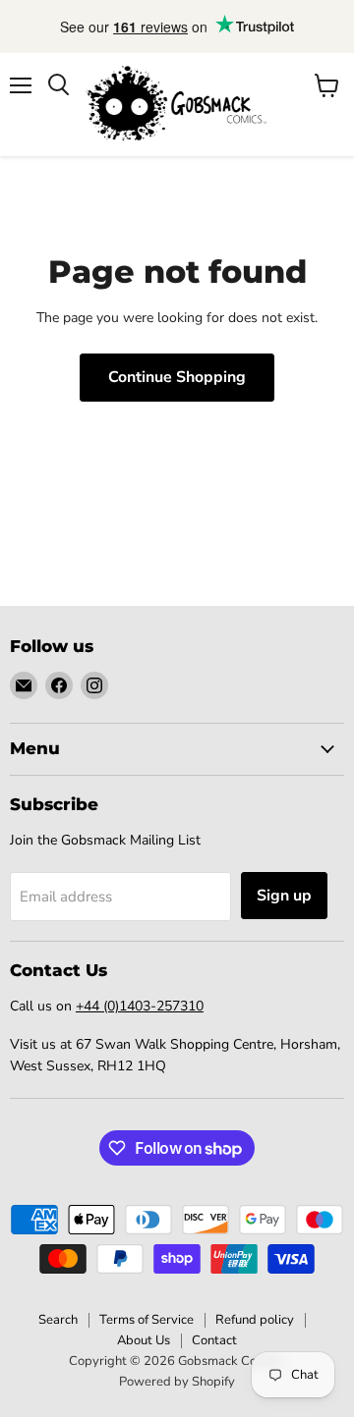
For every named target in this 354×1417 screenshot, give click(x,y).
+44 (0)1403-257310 (140, 1006)
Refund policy (254, 1320)
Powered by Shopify (177, 1381)
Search (58, 1320)
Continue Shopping (177, 377)
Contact (214, 1340)
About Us (143, 1340)
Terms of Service (146, 1320)
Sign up (284, 895)
